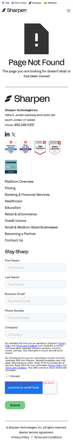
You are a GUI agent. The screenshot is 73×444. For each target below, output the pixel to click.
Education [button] (13, 207)
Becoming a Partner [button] (20, 233)
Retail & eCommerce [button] (21, 214)
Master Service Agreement (36, 432)
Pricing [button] (10, 188)
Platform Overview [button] (19, 181)
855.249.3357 (24, 125)
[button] (69, 10)
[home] (31, 10)
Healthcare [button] (13, 201)
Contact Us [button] (14, 240)
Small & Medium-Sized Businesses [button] (31, 227)
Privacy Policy (20, 437)
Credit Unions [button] (15, 220)
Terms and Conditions (48, 437)
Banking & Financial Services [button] (27, 194)
